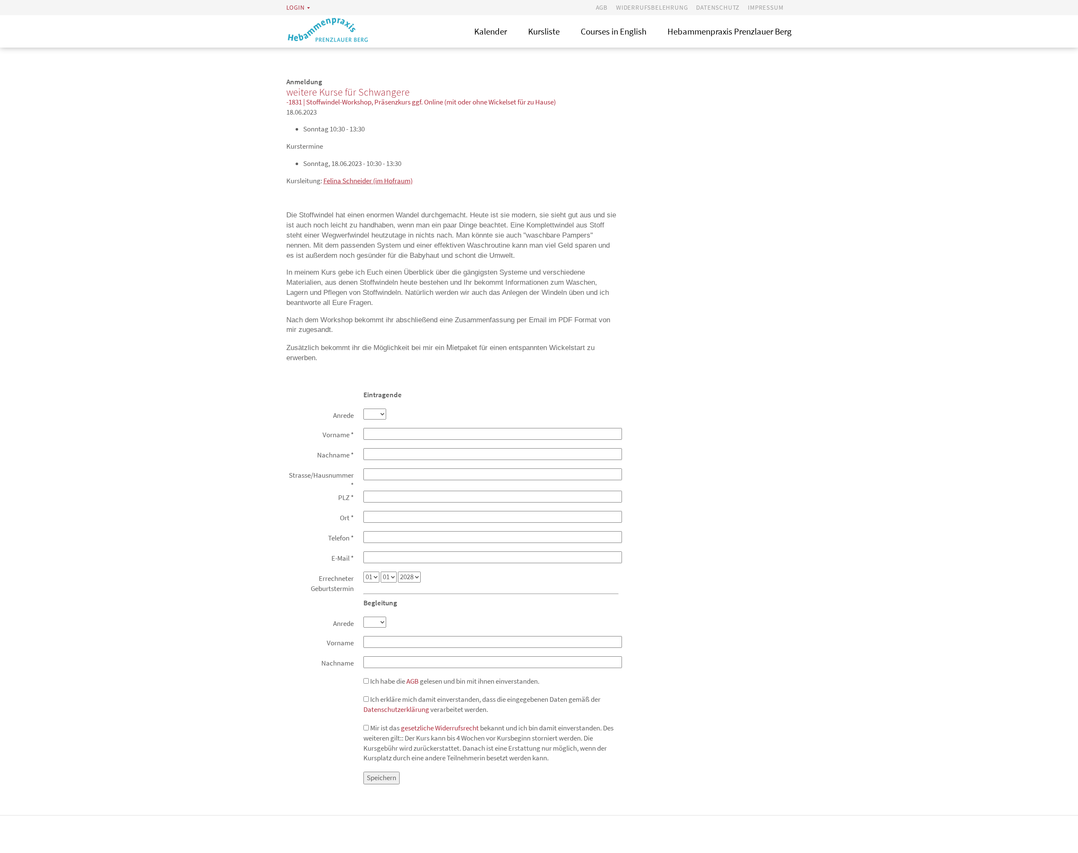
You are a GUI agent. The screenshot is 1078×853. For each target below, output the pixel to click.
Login (295, 7)
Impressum (765, 7)
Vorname (338, 434)
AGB (602, 7)
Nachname (335, 455)
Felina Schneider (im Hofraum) (368, 180)
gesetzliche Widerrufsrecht (440, 728)
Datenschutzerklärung (396, 709)
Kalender (490, 31)
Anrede (343, 415)
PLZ (346, 497)
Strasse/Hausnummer (321, 480)
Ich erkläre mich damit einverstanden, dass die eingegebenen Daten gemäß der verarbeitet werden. (481, 704)
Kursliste (544, 31)
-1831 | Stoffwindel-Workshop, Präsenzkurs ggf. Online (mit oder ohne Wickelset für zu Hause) (421, 102)
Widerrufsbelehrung (652, 7)
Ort (347, 517)
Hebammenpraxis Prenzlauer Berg (729, 31)
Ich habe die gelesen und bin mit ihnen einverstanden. (454, 681)
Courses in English (613, 31)
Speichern (381, 777)
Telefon (341, 538)
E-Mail (342, 558)
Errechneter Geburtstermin (332, 583)
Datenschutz (717, 7)
